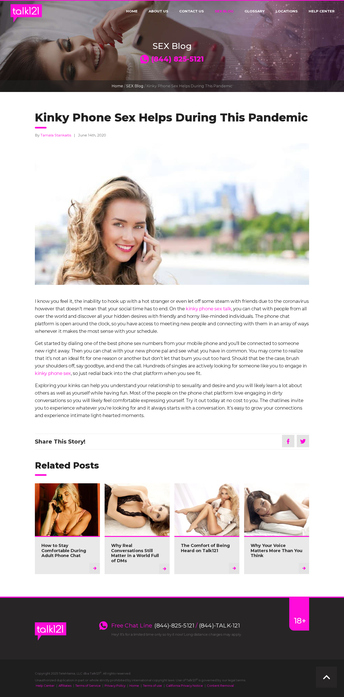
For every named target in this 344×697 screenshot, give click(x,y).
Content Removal (220, 685)
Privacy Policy (115, 685)
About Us (158, 11)
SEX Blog (224, 11)
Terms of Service (88, 685)
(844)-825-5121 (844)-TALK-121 (197, 625)
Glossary (255, 11)
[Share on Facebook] (288, 441)
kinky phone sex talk (208, 309)
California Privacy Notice (184, 685)
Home (132, 11)
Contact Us (191, 11)
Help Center (322, 11)
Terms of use (152, 685)
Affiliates (65, 685)
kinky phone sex (53, 373)
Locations (287, 11)
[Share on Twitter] (303, 441)
